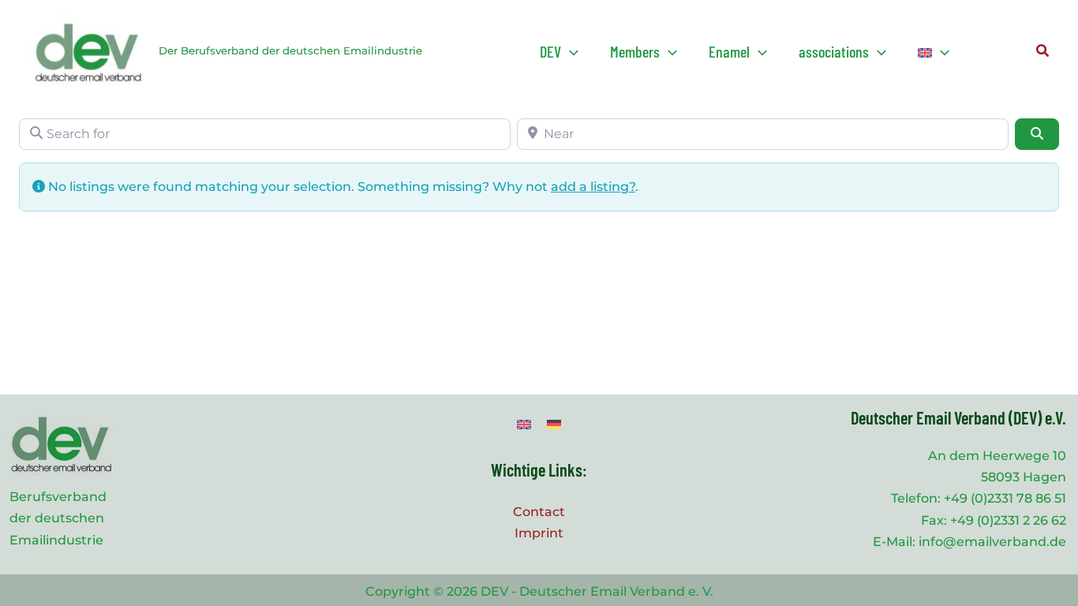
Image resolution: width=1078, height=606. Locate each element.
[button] (559, 51)
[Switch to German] (554, 424)
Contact (539, 511)
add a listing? (593, 186)
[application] (569, 51)
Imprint (539, 533)
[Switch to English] (524, 424)
